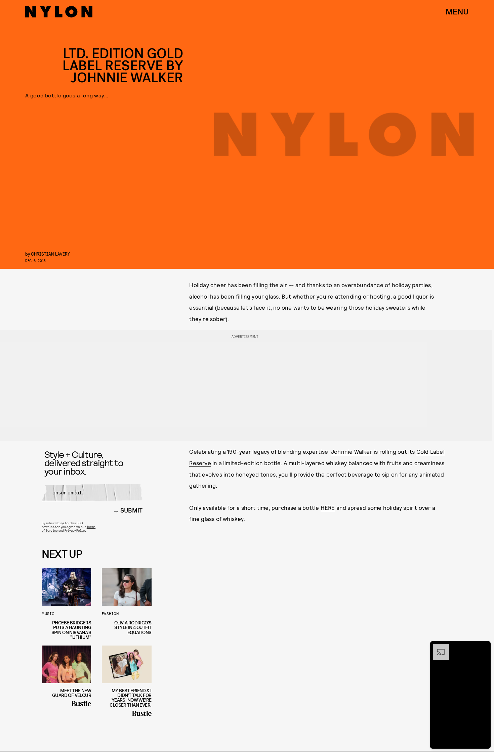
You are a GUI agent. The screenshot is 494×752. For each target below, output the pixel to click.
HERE (328, 507)
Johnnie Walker (351, 451)
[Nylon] (58, 12)
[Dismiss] (483, 647)
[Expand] (437, 647)
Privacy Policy (75, 530)
